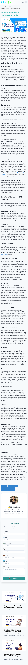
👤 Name (6, 531)
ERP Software (4, 254)
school (15, 172)
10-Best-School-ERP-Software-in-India (10, 8)
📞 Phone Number (8, 549)
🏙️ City (5, 561)
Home (2, 6)
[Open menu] (26, 2)
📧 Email (5, 537)
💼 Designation (7, 555)
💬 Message (6, 566)
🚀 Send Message (14, 578)
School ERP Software (10, 6)
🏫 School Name (7, 543)
